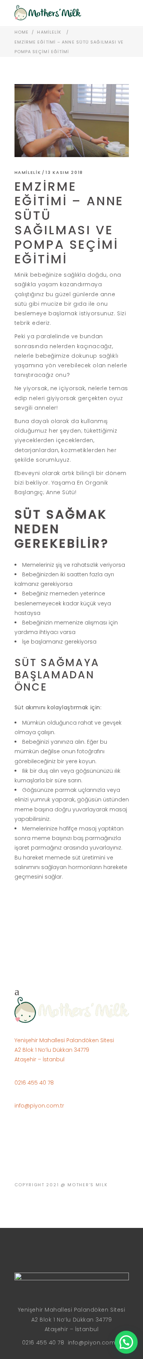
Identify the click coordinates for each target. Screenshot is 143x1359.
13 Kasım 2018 (64, 172)
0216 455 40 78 (34, 1083)
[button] (126, 1342)
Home (21, 32)
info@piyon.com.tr (39, 1105)
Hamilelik (49, 32)
